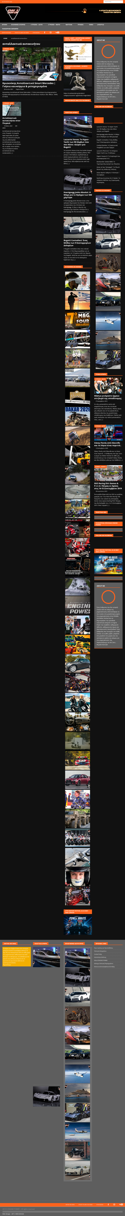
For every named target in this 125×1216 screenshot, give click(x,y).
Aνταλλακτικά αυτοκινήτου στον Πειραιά (11, 120)
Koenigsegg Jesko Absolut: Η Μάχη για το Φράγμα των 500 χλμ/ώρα (78, 195)
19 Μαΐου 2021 (8, 126)
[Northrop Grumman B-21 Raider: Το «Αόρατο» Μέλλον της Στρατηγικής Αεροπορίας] (77, 1131)
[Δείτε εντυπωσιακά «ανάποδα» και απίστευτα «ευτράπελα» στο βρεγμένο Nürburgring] (77, 586)
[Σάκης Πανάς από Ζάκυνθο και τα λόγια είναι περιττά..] (108, 433)
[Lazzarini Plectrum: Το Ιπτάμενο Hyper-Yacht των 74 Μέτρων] (108, 282)
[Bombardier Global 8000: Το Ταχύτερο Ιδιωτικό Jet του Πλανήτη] (108, 320)
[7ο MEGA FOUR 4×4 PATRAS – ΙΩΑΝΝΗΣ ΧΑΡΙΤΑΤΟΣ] (77, 319)
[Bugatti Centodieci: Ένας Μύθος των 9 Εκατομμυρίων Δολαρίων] (78, 227)
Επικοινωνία (36, 32)
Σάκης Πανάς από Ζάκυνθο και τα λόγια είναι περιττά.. (107, 444)
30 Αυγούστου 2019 (101, 491)
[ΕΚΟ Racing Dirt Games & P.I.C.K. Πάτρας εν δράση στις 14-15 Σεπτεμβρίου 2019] (108, 473)
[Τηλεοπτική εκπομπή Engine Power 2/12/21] (77, 605)
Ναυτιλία (69, 25)
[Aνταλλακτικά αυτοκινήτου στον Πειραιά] (11, 109)
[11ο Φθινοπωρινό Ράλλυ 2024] (77, 474)
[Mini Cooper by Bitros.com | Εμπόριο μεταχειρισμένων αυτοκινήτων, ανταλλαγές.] (77, 663)
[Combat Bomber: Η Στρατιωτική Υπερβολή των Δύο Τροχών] (108, 262)
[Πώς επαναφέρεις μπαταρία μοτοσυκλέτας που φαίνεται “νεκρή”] (77, 566)
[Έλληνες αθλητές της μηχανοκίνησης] (77, 702)
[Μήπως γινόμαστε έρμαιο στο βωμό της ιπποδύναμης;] (108, 386)
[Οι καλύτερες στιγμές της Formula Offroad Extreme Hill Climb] (77, 358)
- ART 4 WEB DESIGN (17, 1214)
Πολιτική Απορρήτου (100, 951)
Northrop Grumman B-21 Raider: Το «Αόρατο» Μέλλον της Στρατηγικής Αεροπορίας (108, 180)
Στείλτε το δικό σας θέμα (22, 32)
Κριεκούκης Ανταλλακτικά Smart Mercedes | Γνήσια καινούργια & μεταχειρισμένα (28, 84)
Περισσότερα (7, 965)
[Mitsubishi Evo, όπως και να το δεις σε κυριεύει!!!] (77, 779)
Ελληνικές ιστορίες (18, 25)
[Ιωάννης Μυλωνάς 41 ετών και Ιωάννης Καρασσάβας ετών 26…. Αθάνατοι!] (77, 300)
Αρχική (4, 25)
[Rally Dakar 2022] (77, 435)
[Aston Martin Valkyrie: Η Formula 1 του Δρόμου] (108, 359)
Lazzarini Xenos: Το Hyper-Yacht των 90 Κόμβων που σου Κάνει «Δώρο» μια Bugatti (76, 143)
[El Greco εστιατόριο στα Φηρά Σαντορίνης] (77, 397)
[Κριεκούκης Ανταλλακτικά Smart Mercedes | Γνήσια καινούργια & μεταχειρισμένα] (31, 64)
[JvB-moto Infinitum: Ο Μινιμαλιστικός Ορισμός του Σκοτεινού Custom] (77, 1151)
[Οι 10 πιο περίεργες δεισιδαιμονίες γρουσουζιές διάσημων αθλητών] (77, 624)
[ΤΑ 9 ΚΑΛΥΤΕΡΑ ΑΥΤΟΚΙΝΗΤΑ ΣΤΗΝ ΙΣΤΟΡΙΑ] (77, 339)
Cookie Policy (98, 954)
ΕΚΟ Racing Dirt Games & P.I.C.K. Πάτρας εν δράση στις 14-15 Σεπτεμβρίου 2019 (108, 486)
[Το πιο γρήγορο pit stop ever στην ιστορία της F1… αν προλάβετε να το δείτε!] (77, 683)
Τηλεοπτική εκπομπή (10, 29)
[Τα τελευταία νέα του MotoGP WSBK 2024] (77, 838)
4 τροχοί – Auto (36, 25)
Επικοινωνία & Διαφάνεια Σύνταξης (104, 966)
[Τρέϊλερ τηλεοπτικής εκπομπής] (77, 492)
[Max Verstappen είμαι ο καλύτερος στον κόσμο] (77, 799)
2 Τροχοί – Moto (54, 25)
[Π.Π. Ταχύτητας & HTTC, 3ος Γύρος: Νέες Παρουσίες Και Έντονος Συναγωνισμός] (77, 377)
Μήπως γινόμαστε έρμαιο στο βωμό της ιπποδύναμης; (108, 397)
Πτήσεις (80, 25)
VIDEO (91, 25)
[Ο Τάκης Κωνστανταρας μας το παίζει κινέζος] (77, 876)
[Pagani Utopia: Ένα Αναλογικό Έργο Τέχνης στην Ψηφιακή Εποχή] (77, 1170)
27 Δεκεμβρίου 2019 (101, 401)
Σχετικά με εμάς (6, 32)
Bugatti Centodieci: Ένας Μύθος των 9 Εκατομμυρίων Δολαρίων (77, 243)
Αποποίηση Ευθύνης (100, 957)
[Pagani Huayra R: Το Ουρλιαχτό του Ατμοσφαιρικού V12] (108, 301)
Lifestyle (100, 25)
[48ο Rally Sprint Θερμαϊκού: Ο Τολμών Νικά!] (77, 760)
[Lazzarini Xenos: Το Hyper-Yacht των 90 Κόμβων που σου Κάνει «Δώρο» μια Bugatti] (78, 126)
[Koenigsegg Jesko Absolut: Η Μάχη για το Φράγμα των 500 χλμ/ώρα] (78, 179)
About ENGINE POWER (100, 960)
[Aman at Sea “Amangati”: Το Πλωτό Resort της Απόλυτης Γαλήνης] (108, 340)
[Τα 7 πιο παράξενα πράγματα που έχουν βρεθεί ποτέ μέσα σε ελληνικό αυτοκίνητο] (77, 721)
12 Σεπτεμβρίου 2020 (102, 448)
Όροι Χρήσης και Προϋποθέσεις (103, 948)
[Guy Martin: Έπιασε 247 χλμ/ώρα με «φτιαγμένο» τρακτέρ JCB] (77, 455)
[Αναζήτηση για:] (113, 1)
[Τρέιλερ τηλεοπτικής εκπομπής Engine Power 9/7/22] (77, 741)
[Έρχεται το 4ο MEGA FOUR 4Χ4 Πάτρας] (77, 818)
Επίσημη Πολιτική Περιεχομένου (103, 963)
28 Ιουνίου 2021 (8, 89)
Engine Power (20, 89)
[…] (12, 153)
